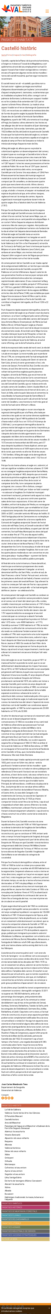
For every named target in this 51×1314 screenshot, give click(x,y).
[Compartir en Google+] (12, 1098)
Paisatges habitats (11, 1105)
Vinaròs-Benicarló (12, 1135)
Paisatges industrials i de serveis (18, 1231)
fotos (9, 55)
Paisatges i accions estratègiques (19, 1235)
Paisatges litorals (11, 1223)
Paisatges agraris (11, 1227)
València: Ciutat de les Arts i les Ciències (22, 1113)
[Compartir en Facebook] (2, 1098)
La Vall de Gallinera (13, 1110)
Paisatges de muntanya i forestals (19, 1211)
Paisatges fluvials (11, 1215)
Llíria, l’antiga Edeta (13, 1177)
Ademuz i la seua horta (15, 1131)
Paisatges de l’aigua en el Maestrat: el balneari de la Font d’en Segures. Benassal (27, 1127)
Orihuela (8, 1161)
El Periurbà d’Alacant (14, 1116)
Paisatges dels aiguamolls (15, 1219)
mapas (16, 55)
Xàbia (7, 1154)
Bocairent (9, 1194)
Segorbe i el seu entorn (15, 1174)
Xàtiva (7, 1187)
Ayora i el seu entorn (13, 1171)
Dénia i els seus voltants (15, 1151)
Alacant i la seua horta (14, 1184)
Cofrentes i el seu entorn (15, 1168)
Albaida (8, 1191)
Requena (9, 1141)
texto (3, 55)
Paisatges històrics (12, 1207)
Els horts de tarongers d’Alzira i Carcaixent (23, 1181)
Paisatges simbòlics (12, 1203)
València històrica (12, 1148)
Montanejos (10, 1164)
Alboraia (8, 1145)
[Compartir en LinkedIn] (9, 1098)
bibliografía (31, 55)
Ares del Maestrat (13, 1123)
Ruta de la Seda (9, 1239)
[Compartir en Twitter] (5, 1098)
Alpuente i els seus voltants (17, 1138)
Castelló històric (12, 1119)
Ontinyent (9, 1158)
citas (23, 55)
